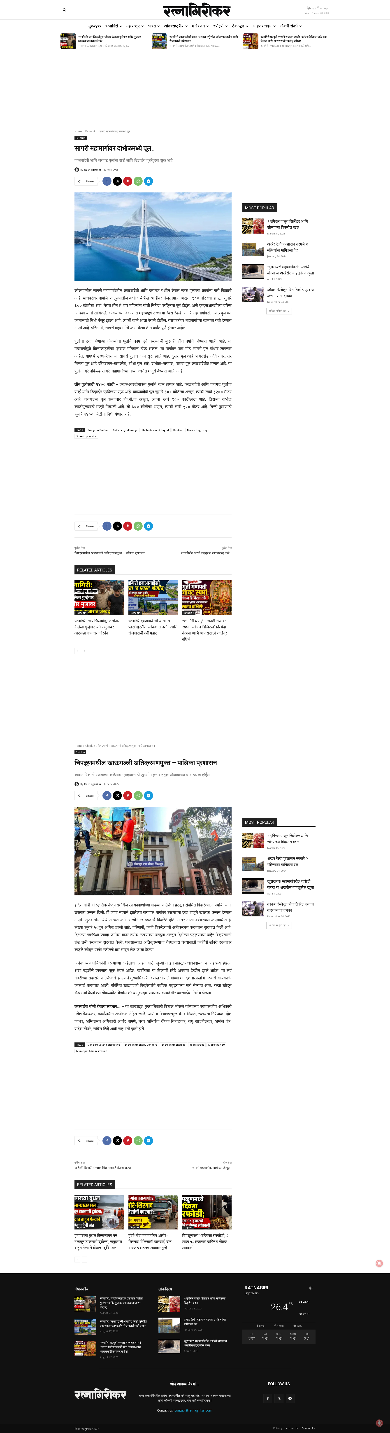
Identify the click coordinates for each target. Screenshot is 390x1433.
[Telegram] (148, 181)
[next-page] (84, 651)
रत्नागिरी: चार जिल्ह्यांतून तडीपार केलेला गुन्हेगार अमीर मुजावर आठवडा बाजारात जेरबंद (109, 39)
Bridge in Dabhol (98, 430)
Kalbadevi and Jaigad (155, 430)
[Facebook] (106, 181)
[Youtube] (290, 1398)
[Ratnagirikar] (77, 169)
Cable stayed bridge (125, 430)
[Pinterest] (127, 181)
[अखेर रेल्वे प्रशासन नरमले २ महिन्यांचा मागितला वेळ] (253, 248)
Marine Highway (197, 430)
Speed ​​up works (86, 436)
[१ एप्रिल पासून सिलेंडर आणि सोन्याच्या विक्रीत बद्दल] (253, 226)
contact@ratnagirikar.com (193, 1410)
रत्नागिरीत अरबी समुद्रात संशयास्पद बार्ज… (206, 553)
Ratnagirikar (92, 169)
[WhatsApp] (138, 181)
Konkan (178, 430)
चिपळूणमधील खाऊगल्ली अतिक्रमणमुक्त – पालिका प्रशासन (109, 553)
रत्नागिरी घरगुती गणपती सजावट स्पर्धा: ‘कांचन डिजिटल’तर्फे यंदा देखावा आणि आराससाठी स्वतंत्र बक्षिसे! (294, 39)
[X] (117, 181)
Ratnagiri (91, 131)
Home (78, 131)
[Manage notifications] (379, 1423)
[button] (64, 10)
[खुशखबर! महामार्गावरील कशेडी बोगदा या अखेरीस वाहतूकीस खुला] (253, 271)
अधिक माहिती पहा (277, 311)
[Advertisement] (195, 87)
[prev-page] (77, 651)
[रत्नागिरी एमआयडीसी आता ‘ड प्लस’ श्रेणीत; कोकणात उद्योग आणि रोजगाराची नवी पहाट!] (159, 41)
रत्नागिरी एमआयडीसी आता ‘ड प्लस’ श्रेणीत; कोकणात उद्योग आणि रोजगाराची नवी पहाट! (203, 39)
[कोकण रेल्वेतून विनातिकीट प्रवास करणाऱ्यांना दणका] (253, 294)
